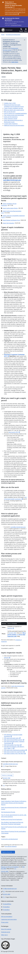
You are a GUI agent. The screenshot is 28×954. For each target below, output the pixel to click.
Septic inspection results (10, 118)
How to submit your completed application (15, 113)
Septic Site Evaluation (8, 223)
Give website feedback (11, 846)
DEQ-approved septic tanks (11, 738)
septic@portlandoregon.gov (18, 527)
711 (15, 868)
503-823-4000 (4, 871)
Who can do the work (9, 111)
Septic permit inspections (11, 117)
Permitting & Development (13, 34)
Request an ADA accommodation (10, 867)
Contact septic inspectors (11, 123)
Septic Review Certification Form (11, 220)
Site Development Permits (8, 812)
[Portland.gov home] (6, 30)
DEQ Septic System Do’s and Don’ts (13, 752)
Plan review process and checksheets (14, 115)
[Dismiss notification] (24, 40)
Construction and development (9, 839)
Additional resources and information (14, 125)
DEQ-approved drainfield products (13, 740)
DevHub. (9, 628)
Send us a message (7, 775)
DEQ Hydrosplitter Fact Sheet (12, 745)
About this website (6, 929)
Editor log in (4, 935)
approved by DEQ (13, 432)
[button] (21, 30)
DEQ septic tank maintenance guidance (14, 750)
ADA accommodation (6, 916)
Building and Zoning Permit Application (11, 819)
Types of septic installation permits (13, 108)
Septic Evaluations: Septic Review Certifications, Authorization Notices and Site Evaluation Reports (13, 802)
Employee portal (5, 932)
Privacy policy (4, 922)
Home (2, 34)
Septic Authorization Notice (10, 208)
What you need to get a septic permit (14, 110)
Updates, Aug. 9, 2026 (10, 103)
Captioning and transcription (9, 919)
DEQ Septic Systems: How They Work (14, 753)
